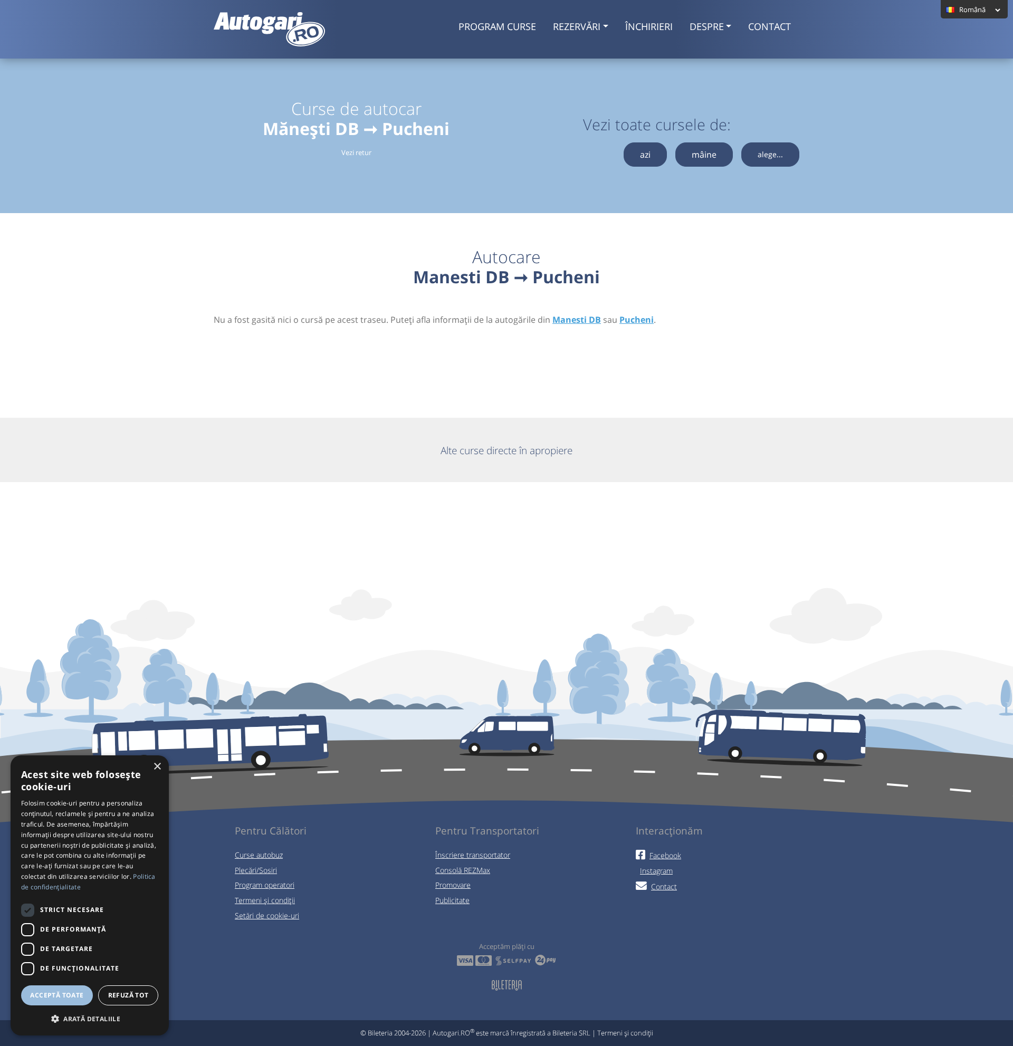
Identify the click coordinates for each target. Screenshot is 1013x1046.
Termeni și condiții (265, 900)
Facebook (665, 855)
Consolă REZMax (462, 870)
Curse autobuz (259, 855)
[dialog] (90, 895)
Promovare (453, 885)
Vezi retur (356, 152)
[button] (89, 1018)
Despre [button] (707, 26)
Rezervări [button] (576, 26)
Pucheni (636, 319)
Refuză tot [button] (128, 995)
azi (645, 154)
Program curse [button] (497, 26)
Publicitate (452, 900)
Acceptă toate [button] (56, 995)
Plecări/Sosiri (256, 870)
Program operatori (264, 885)
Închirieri (649, 26)
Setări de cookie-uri (267, 915)
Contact (769, 26)
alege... (770, 154)
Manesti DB (576, 319)
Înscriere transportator (472, 855)
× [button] (157, 767)
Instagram (656, 871)
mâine (704, 154)
